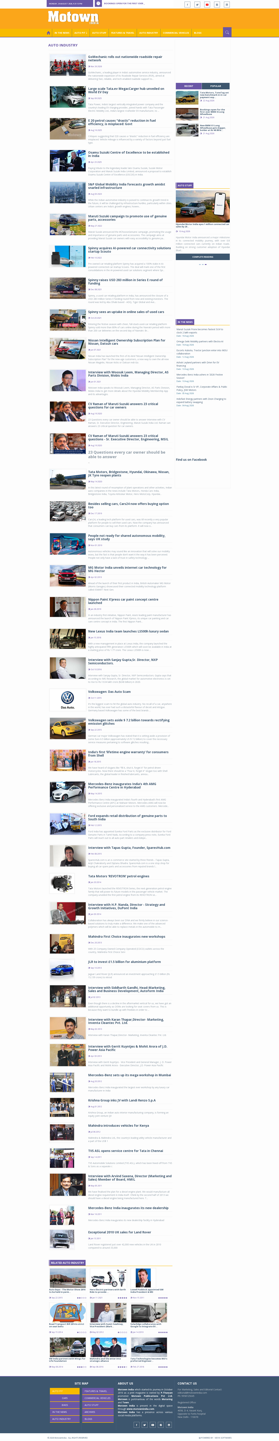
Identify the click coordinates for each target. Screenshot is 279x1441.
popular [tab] (215, 86)
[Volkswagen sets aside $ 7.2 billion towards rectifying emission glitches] (68, 728)
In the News (62, 32)
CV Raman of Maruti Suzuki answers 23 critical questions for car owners (123, 405)
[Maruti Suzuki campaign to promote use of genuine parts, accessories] (68, 224)
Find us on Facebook (191, 460)
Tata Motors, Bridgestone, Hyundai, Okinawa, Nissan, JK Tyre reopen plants (128, 473)
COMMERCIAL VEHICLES (176, 32)
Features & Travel (122, 32)
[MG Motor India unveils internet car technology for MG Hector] (68, 575)
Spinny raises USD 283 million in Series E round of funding (125, 281)
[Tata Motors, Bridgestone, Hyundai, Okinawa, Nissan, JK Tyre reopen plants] (68, 479)
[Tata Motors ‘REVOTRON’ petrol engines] (62, 883)
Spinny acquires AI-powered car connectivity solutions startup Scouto (129, 250)
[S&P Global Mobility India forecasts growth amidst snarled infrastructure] (68, 192)
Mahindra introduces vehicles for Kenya (118, 1125)
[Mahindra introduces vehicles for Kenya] (62, 1132)
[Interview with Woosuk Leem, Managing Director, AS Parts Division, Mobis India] (68, 380)
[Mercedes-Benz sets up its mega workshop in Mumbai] (62, 1082)
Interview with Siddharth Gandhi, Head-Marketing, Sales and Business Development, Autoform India (126, 989)
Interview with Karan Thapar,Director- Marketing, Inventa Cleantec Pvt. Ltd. (126, 1021)
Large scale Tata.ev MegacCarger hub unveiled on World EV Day (126, 90)
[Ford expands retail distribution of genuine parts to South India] (68, 823)
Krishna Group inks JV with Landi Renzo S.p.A (122, 1100)
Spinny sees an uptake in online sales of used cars (126, 312)
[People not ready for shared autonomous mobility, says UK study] (68, 543)
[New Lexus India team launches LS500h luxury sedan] (68, 638)
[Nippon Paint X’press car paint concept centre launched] (68, 606)
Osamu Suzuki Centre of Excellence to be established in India (128, 154)
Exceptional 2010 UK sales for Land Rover (119, 1232)
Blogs (198, 32)
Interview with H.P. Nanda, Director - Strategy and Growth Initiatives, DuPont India (126, 906)
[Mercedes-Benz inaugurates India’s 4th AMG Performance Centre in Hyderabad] (68, 791)
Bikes (65, 1405)
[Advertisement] (173, 18)
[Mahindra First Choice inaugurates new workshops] (62, 943)
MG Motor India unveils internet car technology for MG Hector (127, 569)
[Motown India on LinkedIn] (227, 4)
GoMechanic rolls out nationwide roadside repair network (125, 58)
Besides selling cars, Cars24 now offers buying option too (128, 505)
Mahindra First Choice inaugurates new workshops (126, 936)
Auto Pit (57, 1391)
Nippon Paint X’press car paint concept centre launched (123, 601)
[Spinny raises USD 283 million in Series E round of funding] (68, 287)
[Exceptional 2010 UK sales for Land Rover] (62, 1239)
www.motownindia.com (140, 1408)
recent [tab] (188, 86)
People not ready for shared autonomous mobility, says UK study (126, 537)
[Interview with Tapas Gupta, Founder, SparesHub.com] (68, 855)
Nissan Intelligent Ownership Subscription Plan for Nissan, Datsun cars (126, 342)
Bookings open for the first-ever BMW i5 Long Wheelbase (137, 3)
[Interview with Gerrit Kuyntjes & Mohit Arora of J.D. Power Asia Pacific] (68, 1054)
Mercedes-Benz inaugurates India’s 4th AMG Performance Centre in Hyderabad (122, 785)
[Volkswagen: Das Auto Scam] (68, 699)
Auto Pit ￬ (80, 32)
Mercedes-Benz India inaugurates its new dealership (128, 1208)
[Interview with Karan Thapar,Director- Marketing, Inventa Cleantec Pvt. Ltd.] (68, 1027)
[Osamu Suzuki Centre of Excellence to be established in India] (68, 160)
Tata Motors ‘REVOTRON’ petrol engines (118, 876)
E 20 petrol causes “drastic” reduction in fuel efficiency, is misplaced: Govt (122, 122)
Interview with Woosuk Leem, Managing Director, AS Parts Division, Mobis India (128, 374)
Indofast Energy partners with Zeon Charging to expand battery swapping (201, 400)
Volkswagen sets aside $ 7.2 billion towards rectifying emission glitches (129, 722)
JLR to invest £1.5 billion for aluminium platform (124, 962)
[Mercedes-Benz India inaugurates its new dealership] (62, 1215)
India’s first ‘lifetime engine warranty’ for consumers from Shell (128, 754)
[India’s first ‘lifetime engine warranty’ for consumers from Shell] (68, 759)
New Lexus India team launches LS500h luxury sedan (128, 631)
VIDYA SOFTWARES (223, 1437)
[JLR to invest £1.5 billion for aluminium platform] (62, 969)
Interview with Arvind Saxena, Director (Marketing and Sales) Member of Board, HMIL (130, 1178)
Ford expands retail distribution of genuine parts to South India (127, 817)
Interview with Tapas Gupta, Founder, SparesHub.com (129, 848)
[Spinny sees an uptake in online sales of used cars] (68, 319)
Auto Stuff (99, 32)
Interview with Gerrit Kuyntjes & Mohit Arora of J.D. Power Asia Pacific (127, 1048)
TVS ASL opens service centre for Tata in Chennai (125, 1151)
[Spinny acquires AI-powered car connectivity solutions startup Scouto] (68, 255)
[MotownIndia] (75, 17)
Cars (65, 1398)
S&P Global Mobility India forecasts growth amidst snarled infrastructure (126, 186)
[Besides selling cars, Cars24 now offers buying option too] (68, 511)
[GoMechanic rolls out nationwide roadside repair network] (68, 64)
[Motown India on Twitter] (197, 4)
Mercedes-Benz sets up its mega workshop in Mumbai (129, 1075)
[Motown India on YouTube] (207, 4)
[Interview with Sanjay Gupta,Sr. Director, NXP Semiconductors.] (68, 667)
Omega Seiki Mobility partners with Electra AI (199, 341)
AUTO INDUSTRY (148, 32)
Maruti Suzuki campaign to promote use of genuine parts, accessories (127, 218)
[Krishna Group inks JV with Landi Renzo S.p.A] (62, 1107)
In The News (185, 322)
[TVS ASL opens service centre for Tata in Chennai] (62, 1157)
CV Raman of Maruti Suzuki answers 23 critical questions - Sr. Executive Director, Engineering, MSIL (128, 437)
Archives (90, 1411)
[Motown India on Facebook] (187, 4)
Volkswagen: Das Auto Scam (109, 692)
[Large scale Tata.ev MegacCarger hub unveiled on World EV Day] (68, 96)
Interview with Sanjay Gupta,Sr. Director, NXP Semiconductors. (123, 661)
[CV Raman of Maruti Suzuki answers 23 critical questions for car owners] (68, 411)
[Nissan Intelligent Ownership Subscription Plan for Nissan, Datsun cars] (68, 348)
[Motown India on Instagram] (217, 4)
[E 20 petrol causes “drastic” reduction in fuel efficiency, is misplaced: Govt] (68, 128)
